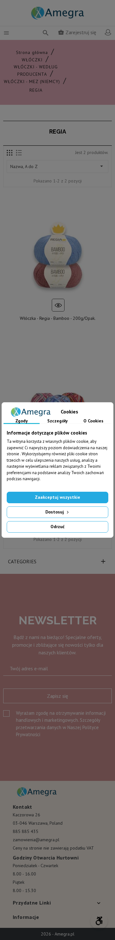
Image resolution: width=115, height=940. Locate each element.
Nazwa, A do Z (57, 166)
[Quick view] (58, 305)
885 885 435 (25, 831)
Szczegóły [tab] (57, 421)
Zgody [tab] (21, 421)
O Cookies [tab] (93, 421)
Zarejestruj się (77, 32)
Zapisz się (57, 696)
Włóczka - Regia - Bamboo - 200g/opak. (58, 318)
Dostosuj (55, 512)
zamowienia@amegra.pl (36, 840)
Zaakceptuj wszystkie (57, 497)
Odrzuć (57, 526)
